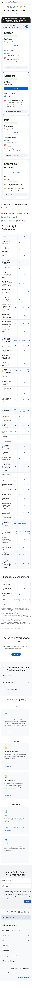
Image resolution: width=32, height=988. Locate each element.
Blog (8, 912)
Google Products (24, 968)
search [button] (3, 917)
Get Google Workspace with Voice (14, 827)
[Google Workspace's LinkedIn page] (19, 912)
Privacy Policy (8, 898)
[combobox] (16, 886)
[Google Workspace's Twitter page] (12, 912)
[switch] (26, 26)
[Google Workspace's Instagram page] (22, 912)
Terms (9, 972)
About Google (13, 968)
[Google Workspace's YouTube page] (15, 912)
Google (4, 968)
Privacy (3, 972)
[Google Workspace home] (11, 2)
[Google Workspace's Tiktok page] (28, 912)
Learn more (7, 732)
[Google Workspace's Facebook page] (25, 912)
